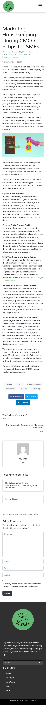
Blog (7, 686)
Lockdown (10, 389)
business (8, 384)
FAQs (8, 690)
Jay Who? (10, 678)
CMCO (19, 384)
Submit (7, 593)
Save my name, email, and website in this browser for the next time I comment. (22, 585)
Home (8, 674)
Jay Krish (35, 52)
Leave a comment (11, 57)
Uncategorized (24, 54)
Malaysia (23, 389)
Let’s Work (10, 682)
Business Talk (11, 54)
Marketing (36, 389)
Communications (34, 384)
